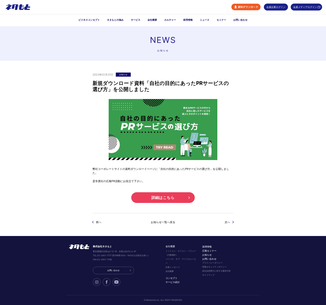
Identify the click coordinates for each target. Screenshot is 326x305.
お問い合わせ (240, 19)
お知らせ (207, 254)
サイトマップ (208, 275)
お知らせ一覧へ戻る (163, 222)
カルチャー (170, 19)
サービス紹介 (173, 282)
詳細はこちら (163, 197)
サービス (135, 19)
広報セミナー (209, 250)
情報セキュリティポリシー (214, 266)
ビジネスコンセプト (89, 19)
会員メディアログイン (305, 7)
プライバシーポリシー (212, 262)
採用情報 (188, 19)
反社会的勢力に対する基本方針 (216, 271)
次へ (227, 222)
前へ (98, 222)
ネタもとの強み (115, 19)
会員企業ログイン (275, 7)
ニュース (204, 19)
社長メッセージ (173, 267)
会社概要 (152, 19)
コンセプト (171, 278)
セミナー (221, 19)
